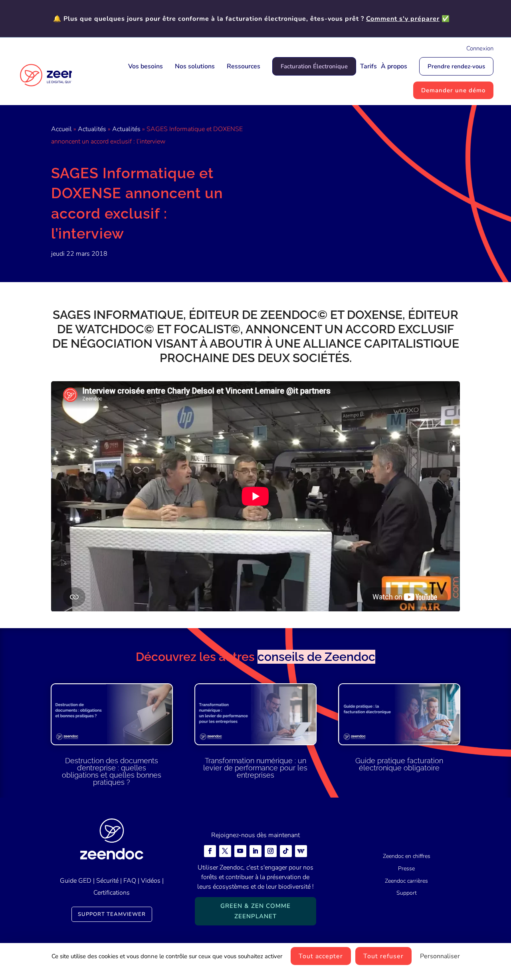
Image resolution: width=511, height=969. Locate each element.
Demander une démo (453, 90)
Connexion (479, 48)
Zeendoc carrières (406, 881)
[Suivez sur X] (225, 851)
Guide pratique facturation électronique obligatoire (399, 764)
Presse (406, 868)
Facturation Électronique (314, 66)
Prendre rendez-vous (456, 66)
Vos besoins (145, 66)
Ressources (243, 66)
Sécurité (107, 880)
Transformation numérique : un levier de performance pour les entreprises (255, 767)
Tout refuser (383, 956)
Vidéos (150, 880)
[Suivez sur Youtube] (240, 851)
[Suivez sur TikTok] (286, 851)
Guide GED (75, 880)
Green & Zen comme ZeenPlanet (255, 911)
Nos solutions (195, 66)
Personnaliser (440, 956)
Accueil (61, 129)
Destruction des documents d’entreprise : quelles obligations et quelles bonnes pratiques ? (111, 771)
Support (406, 893)
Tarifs (368, 66)
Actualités (92, 129)
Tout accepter (321, 956)
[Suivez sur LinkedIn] (255, 851)
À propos (394, 66)
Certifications (111, 892)
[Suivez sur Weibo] (301, 851)
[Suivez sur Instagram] (271, 851)
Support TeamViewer (112, 914)
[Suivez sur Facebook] (210, 851)
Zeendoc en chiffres (406, 856)
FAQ (129, 880)
